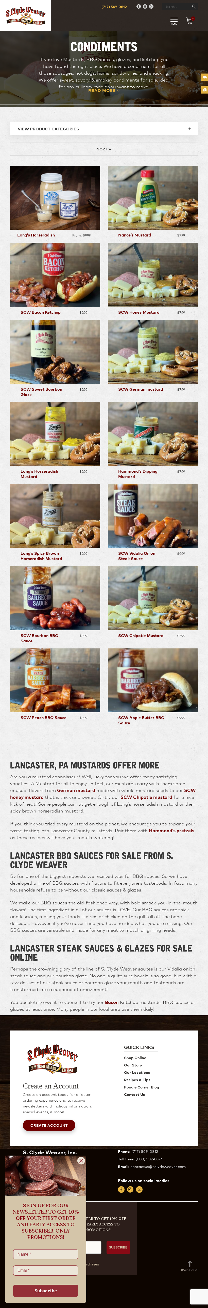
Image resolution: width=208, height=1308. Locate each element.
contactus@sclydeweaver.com (158, 1166)
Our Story (133, 1064)
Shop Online (135, 1057)
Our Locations (137, 1072)
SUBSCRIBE (118, 1247)
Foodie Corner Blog (141, 1086)
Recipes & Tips (137, 1079)
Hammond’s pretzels (171, 830)
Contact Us (134, 1094)
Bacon (112, 1002)
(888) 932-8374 (149, 1158)
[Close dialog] (81, 1161)
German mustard (76, 790)
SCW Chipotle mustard (146, 797)
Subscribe (45, 1291)
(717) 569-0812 (114, 6)
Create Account (49, 1125)
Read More (102, 90)
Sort (102, 148)
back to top (189, 1269)
